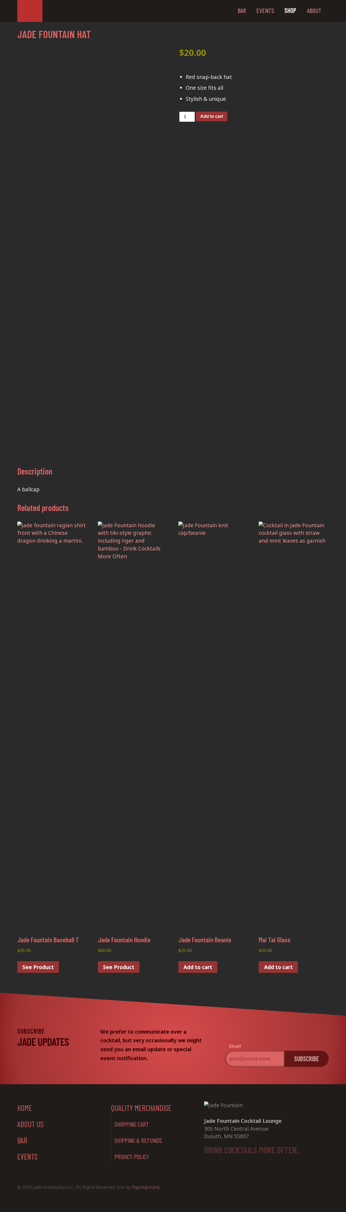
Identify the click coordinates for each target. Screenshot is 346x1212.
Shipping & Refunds (138, 1140)
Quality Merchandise (141, 1108)
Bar (242, 10)
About (314, 10)
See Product (38, 967)
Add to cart (211, 116)
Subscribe (306, 1059)
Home (24, 1108)
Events (265, 10)
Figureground (145, 1187)
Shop (290, 10)
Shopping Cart (131, 1124)
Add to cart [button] (198, 967)
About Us (30, 1124)
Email (235, 1046)
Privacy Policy (131, 1156)
